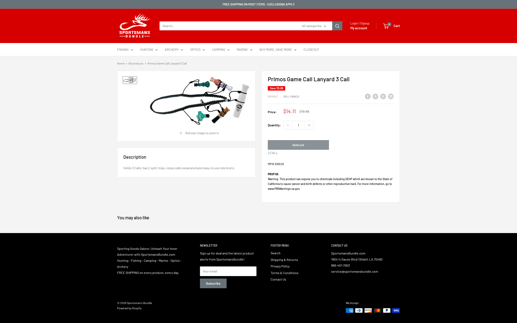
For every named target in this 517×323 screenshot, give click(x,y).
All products (135, 63)
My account (358, 28)
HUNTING (146, 49)
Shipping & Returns (284, 260)
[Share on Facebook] (368, 96)
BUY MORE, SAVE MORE (276, 49)
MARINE (242, 49)
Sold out (298, 145)
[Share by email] (391, 96)
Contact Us (278, 279)
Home (120, 63)
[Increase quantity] (309, 125)
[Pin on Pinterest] (375, 96)
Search (276, 253)
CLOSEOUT (311, 49)
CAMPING (218, 49)
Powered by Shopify (129, 308)
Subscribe (213, 283)
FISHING (123, 49)
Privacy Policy (280, 266)
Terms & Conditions (284, 273)
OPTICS (195, 49)
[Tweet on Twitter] (383, 96)
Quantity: (274, 125)
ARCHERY (172, 49)
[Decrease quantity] (288, 125)
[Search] (337, 25)
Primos (272, 96)
